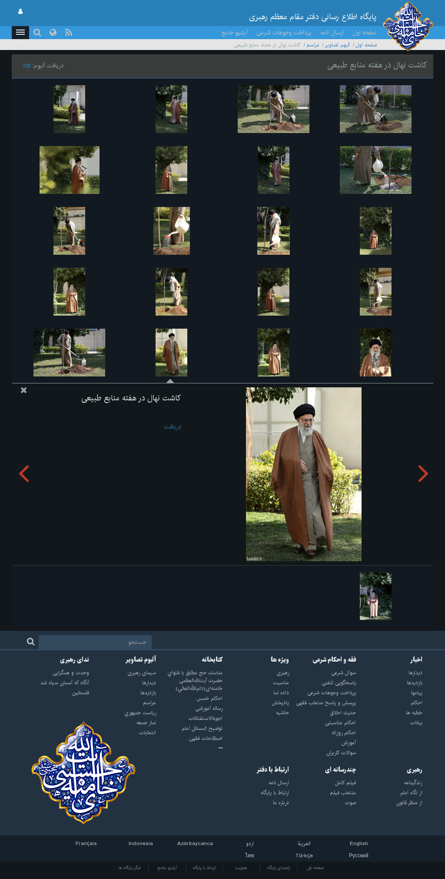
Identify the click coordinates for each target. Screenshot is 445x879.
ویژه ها (280, 660)
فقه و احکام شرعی (334, 660)
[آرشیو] (189, 748)
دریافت (172, 427)
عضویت (241, 867)
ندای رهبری (74, 660)
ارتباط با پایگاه (204, 867)
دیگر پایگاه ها (129, 867)
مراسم (312, 45)
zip (27, 65)
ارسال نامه (332, 32)
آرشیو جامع (235, 32)
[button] (20, 32)
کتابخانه (212, 660)
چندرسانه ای (340, 770)
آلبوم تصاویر (337, 45)
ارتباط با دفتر (272, 770)
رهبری (414, 770)
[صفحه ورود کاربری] (20, 12)
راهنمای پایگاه (278, 867)
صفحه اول (364, 32)
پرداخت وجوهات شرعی (284, 32)
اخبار (416, 660)
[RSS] (68, 32)
